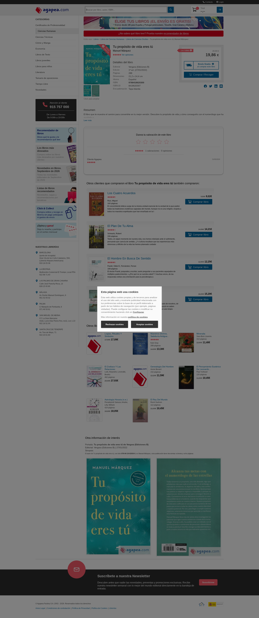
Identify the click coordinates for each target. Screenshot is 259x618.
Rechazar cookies (115, 324)
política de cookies (138, 317)
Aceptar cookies (144, 324)
